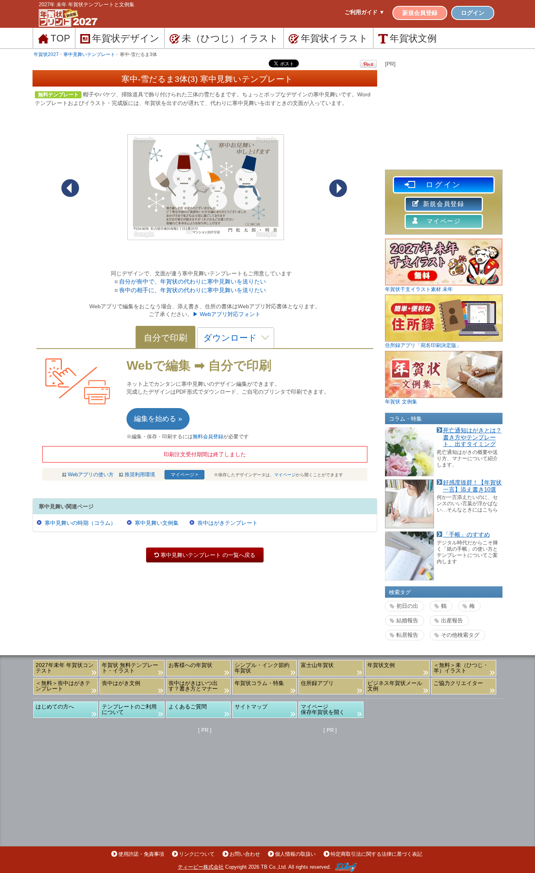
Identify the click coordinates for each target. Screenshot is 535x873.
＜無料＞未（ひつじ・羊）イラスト (461, 668)
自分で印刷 (165, 338)
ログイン (472, 12)
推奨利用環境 (140, 474)
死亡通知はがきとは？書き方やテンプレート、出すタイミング (472, 437)
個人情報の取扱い (295, 854)
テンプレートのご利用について (129, 709)
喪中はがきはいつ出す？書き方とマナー (193, 686)
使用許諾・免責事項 (141, 854)
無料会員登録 (208, 436)
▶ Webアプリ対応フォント (226, 314)
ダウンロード (230, 338)
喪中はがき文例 (121, 683)
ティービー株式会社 (201, 867)
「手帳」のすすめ (466, 534)
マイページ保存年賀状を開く (323, 709)
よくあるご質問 (187, 706)
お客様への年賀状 (190, 665)
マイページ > (184, 474)
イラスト (334, 38)
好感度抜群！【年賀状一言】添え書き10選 (472, 486)
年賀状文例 (381, 665)
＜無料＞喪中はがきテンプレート (63, 686)
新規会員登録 (419, 12)
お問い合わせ (245, 854)
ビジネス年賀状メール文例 (394, 686)
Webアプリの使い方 (91, 474)
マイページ (285, 474)
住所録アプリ (317, 683)
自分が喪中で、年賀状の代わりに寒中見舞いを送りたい (192, 281)
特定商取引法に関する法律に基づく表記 (376, 854)
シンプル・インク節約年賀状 (262, 668)
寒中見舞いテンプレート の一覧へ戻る (204, 555)
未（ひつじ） (230, 38)
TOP (60, 38)
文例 (413, 38)
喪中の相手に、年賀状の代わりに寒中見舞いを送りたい (192, 290)
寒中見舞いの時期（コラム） (80, 523)
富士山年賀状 (317, 665)
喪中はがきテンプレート (227, 523)
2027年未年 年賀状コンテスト (65, 668)
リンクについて (197, 854)
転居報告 (407, 635)
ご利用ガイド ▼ (365, 12)
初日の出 (407, 606)
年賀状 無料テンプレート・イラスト (130, 668)
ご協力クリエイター (458, 683)
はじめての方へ (55, 706)
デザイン (125, 38)
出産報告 (452, 620)
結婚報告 (407, 620)
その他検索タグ (460, 635)
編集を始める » (158, 419)
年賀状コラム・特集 (259, 683)
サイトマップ (251, 706)
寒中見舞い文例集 (157, 523)
